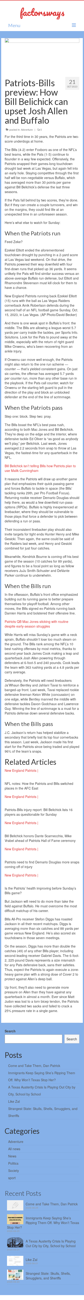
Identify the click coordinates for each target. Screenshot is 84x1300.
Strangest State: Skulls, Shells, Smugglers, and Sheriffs (48, 1275)
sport (12, 1177)
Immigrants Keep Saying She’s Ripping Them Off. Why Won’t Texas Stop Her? (43, 1223)
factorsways (42, 12)
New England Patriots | (21, 770)
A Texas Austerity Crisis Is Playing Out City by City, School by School (51, 1243)
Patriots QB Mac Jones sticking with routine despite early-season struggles (36, 623)
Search (10, 1031)
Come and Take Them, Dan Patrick (34, 1065)
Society (13, 1170)
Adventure (27, 129)
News (12, 1156)
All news (14, 1148)
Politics (13, 1163)
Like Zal (14, 1101)
